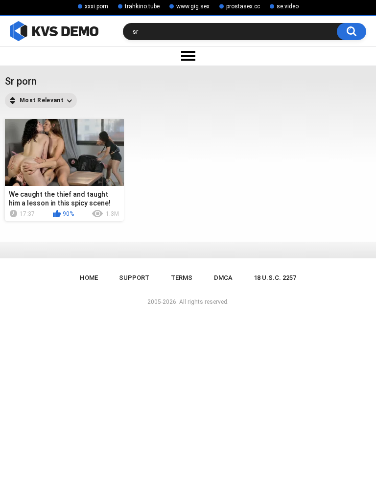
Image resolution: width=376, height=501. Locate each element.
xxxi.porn (96, 6)
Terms (181, 277)
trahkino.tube (142, 6)
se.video (288, 6)
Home (89, 277)
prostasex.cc (243, 6)
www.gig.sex (193, 6)
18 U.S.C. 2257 (275, 277)
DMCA (223, 277)
